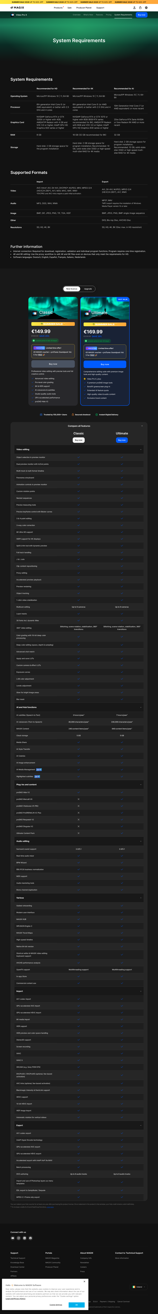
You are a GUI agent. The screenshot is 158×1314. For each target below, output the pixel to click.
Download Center (17, 1267)
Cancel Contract (123, 1301)
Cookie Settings (56, 1305)
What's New (88, 15)
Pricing (108, 15)
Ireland (139, 1287)
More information (122, 1258)
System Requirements (123, 15)
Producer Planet (51, 1267)
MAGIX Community (52, 1262)
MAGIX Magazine (52, 1258)
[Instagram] (18, 1238)
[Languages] (146, 7)
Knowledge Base (17, 1262)
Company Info (86, 1258)
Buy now (141, 15)
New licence (71, 289)
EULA (95, 1301)
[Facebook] (30, 1238)
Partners (13, 1271)
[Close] (84, 1281)
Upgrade (88, 289)
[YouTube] (12, 1238)
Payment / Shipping (107, 1301)
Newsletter (84, 1262)
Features (99, 15)
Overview (76, 15)
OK (76, 1305)
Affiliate (13, 1276)
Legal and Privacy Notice (15, 1299)
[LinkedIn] (24, 1238)
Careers (83, 1267)
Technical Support (17, 1258)
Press (82, 1271)
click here (50, 1207)
